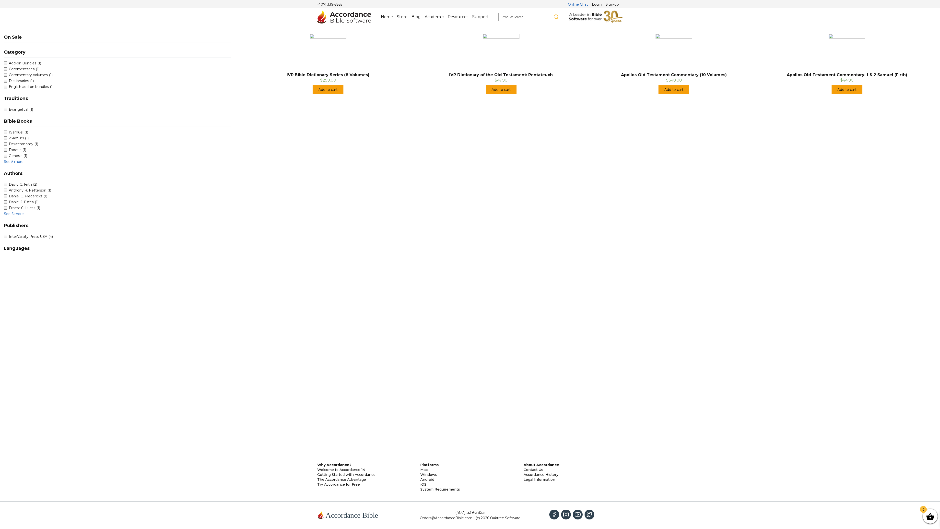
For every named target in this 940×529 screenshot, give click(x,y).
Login (597, 4)
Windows (428, 474)
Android (427, 479)
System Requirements (440, 489)
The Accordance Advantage (341, 479)
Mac (424, 470)
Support (480, 16)
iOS (423, 484)
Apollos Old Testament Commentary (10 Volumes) (674, 74)
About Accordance (541, 465)
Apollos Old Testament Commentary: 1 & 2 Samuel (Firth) (847, 74)
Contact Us (533, 470)
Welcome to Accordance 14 (341, 470)
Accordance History (541, 474)
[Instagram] (566, 514)
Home (387, 16)
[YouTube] (578, 514)
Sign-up (612, 4)
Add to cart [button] (328, 89)
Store (402, 16)
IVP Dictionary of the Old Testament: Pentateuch (501, 74)
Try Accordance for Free (338, 484)
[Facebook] (554, 514)
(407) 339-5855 (329, 4)
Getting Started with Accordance (346, 474)
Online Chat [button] (578, 4)
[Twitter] (589, 514)
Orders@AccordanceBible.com (446, 518)
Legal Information (539, 479)
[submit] (556, 17)
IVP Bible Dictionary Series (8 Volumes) (328, 74)
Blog (416, 16)
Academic (434, 16)
